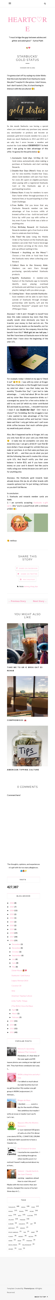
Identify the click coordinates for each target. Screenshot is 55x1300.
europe (11, 1224)
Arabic (10, 1249)
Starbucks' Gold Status (21, 975)
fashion (29, 1240)
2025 (12, 907)
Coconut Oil (16, 986)
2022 (12, 918)
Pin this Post (29, 579)
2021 (12, 922)
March (14, 1013)
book (19, 1240)
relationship (26, 1245)
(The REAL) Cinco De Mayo (22, 1006)
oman (23, 1207)
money (26, 586)
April (14, 1010)
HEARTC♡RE (27, 24)
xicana (31, 1236)
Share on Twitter (29, 574)
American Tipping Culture (23, 769)
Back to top (40, 1297)
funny (10, 1236)
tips (36, 586)
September (16, 955)
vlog (20, 1249)
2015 (12, 1021)
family (10, 1211)
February (15, 1017)
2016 (12, 940)
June (14, 963)
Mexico (22, 1228)
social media (12, 1245)
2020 (12, 925)
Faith (10, 1215)
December (16, 944)
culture (30, 1215)
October (15, 952)
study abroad (13, 1232)
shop (32, 586)
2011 (12, 1032)
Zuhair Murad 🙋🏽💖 (19, 970)
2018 (12, 933)
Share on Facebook (28, 568)
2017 (12, 937)
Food (33, 1207)
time (13, 991)
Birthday (11, 1228)
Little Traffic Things (19, 1001)
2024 (12, 910)
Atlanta (11, 1219)
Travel (21, 1211)
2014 (12, 1025)
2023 (12, 914)
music (32, 1211)
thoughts (11, 1207)
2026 (12, 903)
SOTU (19, 1215)
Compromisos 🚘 (17, 720)
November (16, 948)
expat (33, 1232)
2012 (12, 1028)
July (13, 959)
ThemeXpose (29, 1288)
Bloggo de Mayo (24, 1100)
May (13, 967)
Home (10, 1240)
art (31, 1224)
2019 (12, 929)
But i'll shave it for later (27, 1148)
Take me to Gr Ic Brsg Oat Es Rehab (25, 669)
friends (22, 1219)
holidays (22, 1224)
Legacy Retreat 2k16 (20, 980)
